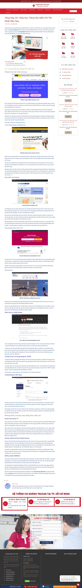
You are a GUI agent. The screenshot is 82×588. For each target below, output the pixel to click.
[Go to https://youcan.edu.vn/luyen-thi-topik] (72, 45)
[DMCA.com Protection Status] (31, 581)
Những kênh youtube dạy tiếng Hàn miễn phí (15, 65)
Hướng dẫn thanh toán (10, 574)
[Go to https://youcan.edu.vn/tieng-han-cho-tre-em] (72, 36)
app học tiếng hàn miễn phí (18, 122)
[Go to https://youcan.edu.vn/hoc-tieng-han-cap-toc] (72, 55)
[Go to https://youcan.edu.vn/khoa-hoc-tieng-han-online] (63, 55)
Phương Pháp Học (66, 75)
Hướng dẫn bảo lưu (10, 576)
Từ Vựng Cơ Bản (66, 72)
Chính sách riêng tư (10, 580)
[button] (18, 9)
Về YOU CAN (8, 570)
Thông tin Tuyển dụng (10, 572)
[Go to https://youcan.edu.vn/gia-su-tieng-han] (63, 45)
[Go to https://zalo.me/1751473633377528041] (46, 586)
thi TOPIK (15, 363)
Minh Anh (66, 92)
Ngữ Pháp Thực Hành (67, 69)
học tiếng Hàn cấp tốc (19, 404)
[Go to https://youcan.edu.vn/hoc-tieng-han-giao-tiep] (63, 36)
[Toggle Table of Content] (24, 62)
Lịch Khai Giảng (66, 78)
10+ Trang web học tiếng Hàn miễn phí (14, 63)
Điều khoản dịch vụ (9, 578)
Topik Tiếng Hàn (16, 372)
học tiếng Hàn (11, 31)
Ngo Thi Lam (65, 124)
